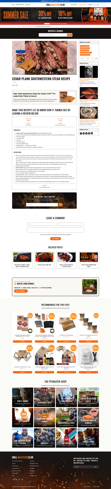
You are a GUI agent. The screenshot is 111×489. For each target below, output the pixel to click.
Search (69, 35)
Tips (92, 58)
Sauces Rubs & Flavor (85, 54)
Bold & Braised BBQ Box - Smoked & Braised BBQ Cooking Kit (44, 367)
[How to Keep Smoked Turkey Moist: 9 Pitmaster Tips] (89, 72)
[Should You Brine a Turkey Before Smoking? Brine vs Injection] (89, 113)
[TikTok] (92, 133)
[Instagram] (83, 133)
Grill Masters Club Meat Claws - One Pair (22, 367)
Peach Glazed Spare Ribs (44, 265)
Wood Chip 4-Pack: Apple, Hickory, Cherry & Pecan (88, 336)
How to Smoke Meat (85, 46)
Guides (87, 58)
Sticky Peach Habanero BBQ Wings (88, 265)
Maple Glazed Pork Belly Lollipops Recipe (66, 265)
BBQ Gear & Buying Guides (86, 52)
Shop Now (22, 341)
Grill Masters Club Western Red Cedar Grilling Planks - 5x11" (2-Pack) (22, 336)
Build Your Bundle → (21, 291)
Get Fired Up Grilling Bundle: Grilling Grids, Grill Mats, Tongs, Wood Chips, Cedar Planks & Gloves (44, 336)
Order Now (64, 23)
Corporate (90, 5)
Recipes (31, 26)
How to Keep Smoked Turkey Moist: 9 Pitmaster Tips (89, 79)
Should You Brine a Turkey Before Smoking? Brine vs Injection (88, 120)
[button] (13, 4)
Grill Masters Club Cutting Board (66, 335)
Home (19, 26)
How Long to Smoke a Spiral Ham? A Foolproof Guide (22, 265)
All (96, 58)
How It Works (74, 5)
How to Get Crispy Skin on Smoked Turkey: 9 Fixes (89, 101)
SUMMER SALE (44, 1)
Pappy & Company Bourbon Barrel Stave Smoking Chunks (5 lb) (88, 367)
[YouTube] (89, 133)
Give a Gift (27, 5)
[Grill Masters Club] (55, 5)
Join (60, 204)
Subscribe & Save (20, 5)
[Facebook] (81, 133)
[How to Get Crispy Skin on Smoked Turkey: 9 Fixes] (89, 93)
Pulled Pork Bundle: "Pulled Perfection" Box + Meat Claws (66, 367)
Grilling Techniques (84, 50)
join (95, 467)
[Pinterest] (86, 133)
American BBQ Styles (85, 48)
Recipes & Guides (83, 5)
